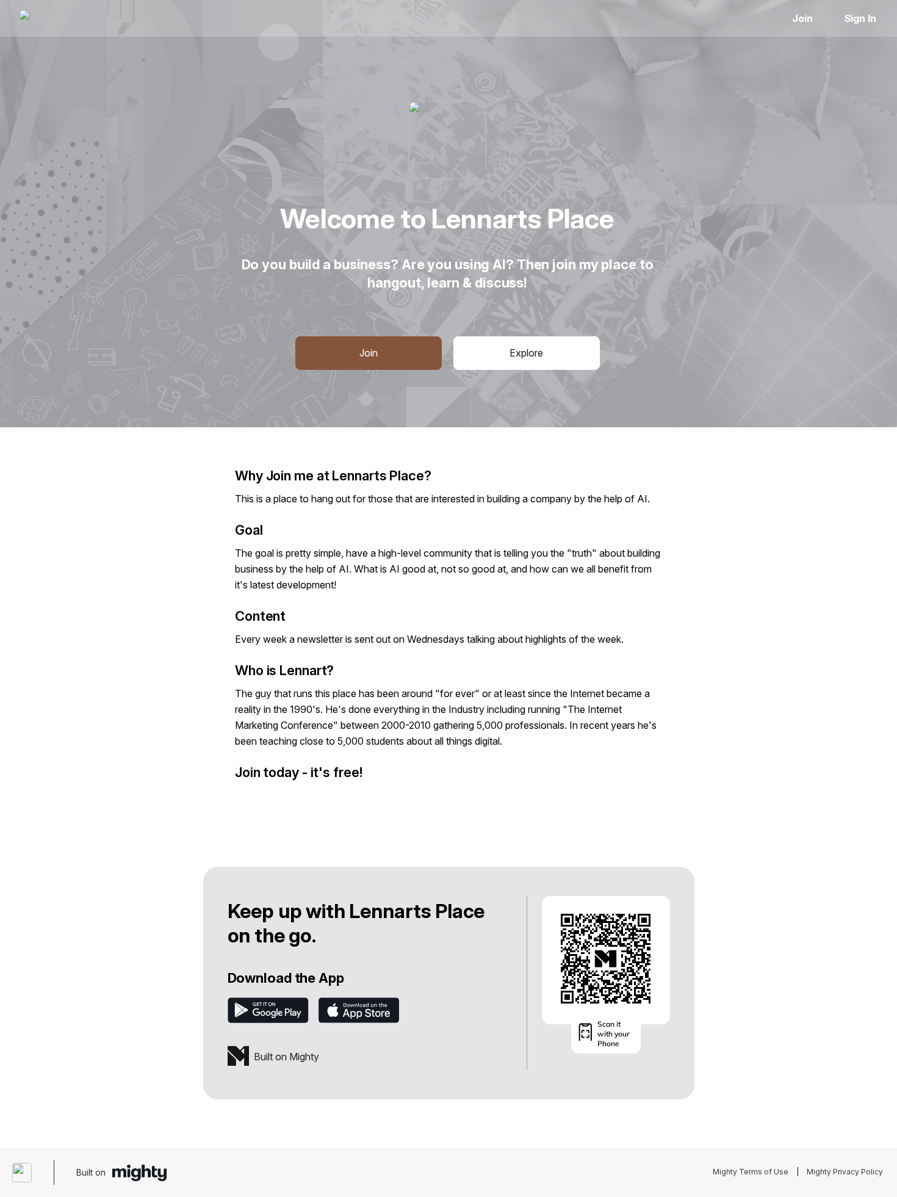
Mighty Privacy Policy (845, 1171)
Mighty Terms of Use (750, 1171)
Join (802, 18)
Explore (526, 353)
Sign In (860, 18)
